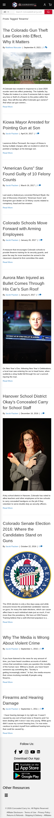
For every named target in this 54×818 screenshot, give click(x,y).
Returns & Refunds (15, 815)
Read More (8, 107)
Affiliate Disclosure (15, 812)
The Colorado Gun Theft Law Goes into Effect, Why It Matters (25, 36)
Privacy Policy (44, 812)
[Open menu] (4, 4)
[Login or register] (44, 4)
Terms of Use (30, 812)
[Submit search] (48, 12)
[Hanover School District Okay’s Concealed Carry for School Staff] (27, 454)
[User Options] (6, 795)
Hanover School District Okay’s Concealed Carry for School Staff (25, 402)
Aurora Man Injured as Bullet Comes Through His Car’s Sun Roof (23, 283)
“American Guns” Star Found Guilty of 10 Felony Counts (27, 174)
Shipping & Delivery (33, 815)
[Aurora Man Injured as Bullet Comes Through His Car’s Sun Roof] (27, 331)
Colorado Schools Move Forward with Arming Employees (25, 229)
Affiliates (47, 815)
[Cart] (50, 4)
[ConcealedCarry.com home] (24, 4)
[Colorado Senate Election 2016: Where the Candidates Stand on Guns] (27, 575)
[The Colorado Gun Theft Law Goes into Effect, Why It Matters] (27, 68)
